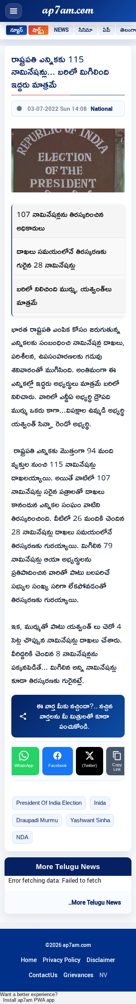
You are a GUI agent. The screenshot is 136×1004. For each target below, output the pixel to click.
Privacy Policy (61, 960)
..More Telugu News (94, 902)
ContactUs (43, 975)
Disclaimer (101, 960)
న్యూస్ (16, 29)
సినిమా (86, 29)
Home (29, 960)
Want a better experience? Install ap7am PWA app (28, 997)
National (102, 108)
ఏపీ (106, 29)
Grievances (78, 975)
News (61, 29)
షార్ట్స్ (38, 29)
